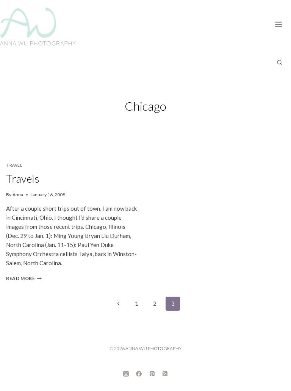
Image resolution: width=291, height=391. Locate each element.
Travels (22, 178)
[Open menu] (281, 23)
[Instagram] (125, 374)
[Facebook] (139, 374)
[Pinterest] (152, 374)
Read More (24, 278)
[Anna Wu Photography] (38, 26)
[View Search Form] (279, 62)
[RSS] (165, 374)
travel (14, 165)
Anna (18, 194)
